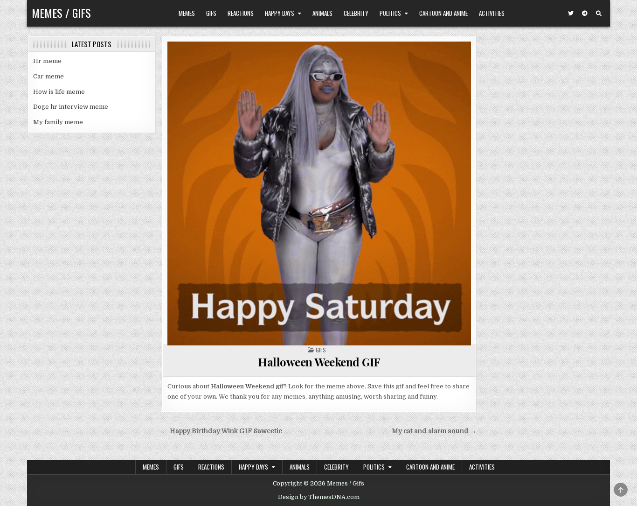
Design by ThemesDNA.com (319, 497)
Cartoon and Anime (443, 13)
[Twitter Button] (571, 13)
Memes (187, 13)
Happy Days (279, 13)
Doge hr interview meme (70, 106)
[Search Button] (599, 13)
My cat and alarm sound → (434, 431)
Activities (492, 13)
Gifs (211, 13)
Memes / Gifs (61, 12)
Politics (390, 13)
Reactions (241, 13)
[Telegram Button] (585, 13)
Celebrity (356, 13)
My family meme (58, 122)
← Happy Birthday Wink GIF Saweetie (222, 431)
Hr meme (47, 60)
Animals (322, 13)
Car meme (48, 76)
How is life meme (59, 91)
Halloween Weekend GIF (319, 361)
